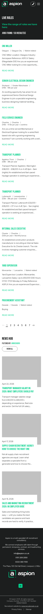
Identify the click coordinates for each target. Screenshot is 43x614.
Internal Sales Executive (14, 228)
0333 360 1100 (21, 562)
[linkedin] (20, 586)
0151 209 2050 (21, 557)
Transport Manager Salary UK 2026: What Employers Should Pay (18, 390)
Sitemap (28, 609)
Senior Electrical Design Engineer (18, 81)
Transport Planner (11, 154)
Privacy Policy (17, 609)
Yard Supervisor (9, 265)
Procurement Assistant (13, 300)
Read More (8, 70)
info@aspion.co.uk (21, 553)
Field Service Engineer (12, 117)
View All (10, 349)
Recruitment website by (21, 606)
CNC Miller (7, 46)
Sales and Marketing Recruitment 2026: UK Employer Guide (18, 505)
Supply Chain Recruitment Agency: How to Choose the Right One (18, 447)
